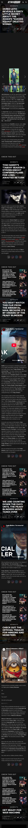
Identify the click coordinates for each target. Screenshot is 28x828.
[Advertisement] (14, 50)
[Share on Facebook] (15, 29)
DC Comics (7, 131)
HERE (20, 145)
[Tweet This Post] (18, 29)
